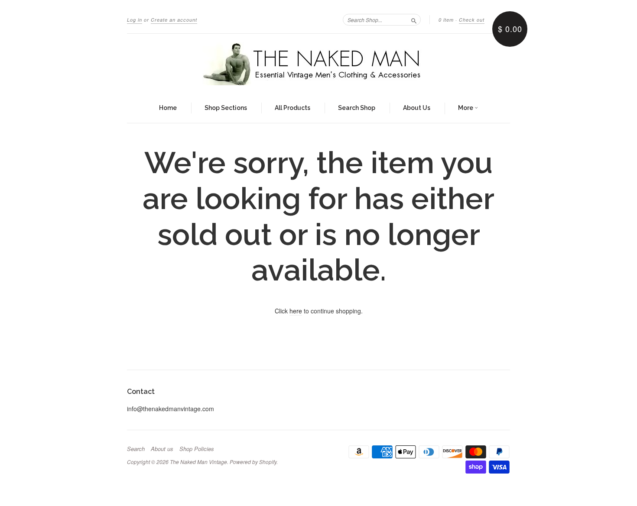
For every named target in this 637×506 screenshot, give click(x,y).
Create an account (174, 19)
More (466, 107)
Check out (471, 19)
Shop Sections (226, 107)
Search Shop (356, 107)
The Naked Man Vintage (198, 461)
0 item (446, 19)
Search (136, 449)
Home (168, 107)
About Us (416, 107)
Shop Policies (196, 449)
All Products (292, 107)
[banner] (318, 63)
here (295, 310)
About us (162, 449)
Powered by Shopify (253, 461)
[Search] (413, 19)
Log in (134, 19)
